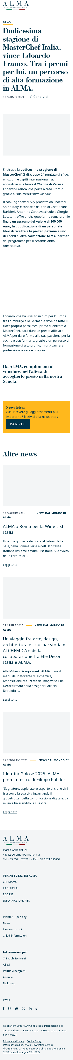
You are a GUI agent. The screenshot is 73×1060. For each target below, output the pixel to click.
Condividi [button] (40, 97)
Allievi (6, 964)
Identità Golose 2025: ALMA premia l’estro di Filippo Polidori (34, 776)
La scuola (10, 888)
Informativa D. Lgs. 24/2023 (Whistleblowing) (28, 1044)
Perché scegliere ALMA (20, 875)
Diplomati (9, 983)
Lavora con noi (12, 929)
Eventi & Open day (14, 917)
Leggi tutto (10, 565)
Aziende (8, 977)
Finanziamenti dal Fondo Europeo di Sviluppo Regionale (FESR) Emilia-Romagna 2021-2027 (34, 1050)
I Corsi (8, 894)
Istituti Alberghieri (14, 971)
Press (6, 1000)
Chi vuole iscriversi (14, 958)
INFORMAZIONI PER (16, 900)
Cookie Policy (34, 1041)
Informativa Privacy (13, 1041)
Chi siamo (10, 882)
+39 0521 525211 (19, 859)
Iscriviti (18, 424)
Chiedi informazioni (15, 935)
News (7, 22)
